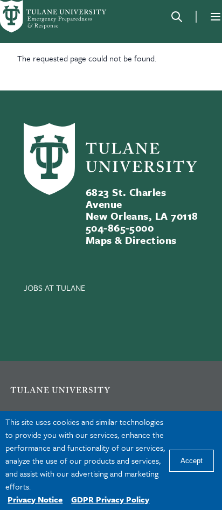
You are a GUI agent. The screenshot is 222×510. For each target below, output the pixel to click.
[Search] (176, 16)
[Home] (54, 16)
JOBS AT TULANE (54, 288)
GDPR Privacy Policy (110, 499)
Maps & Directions (131, 240)
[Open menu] (215, 16)
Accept (192, 461)
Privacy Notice (35, 499)
